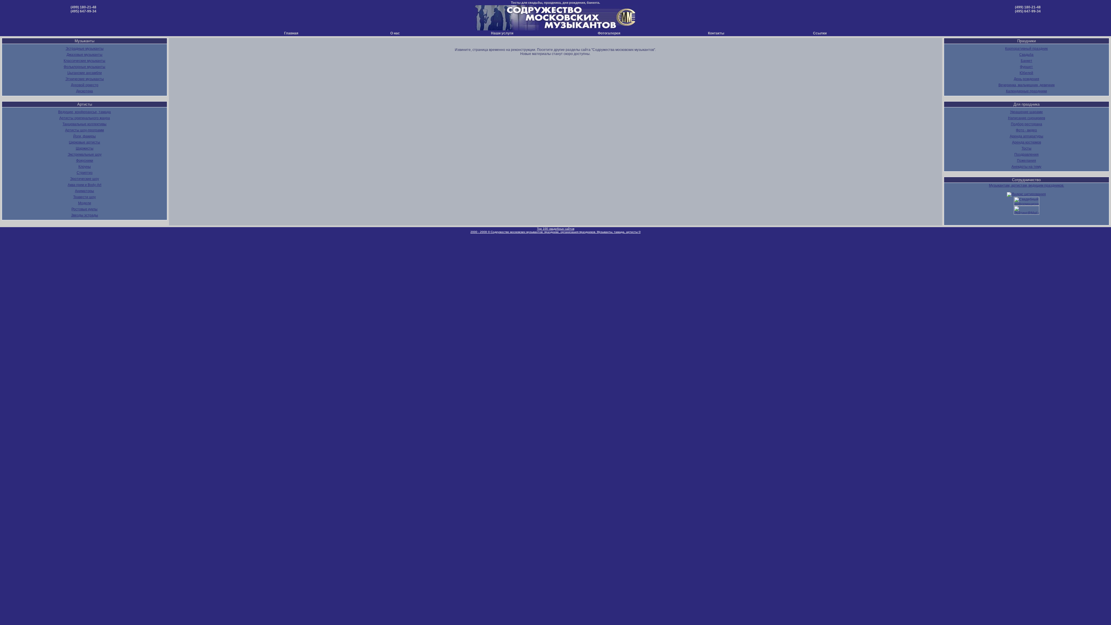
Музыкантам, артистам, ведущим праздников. (1026, 185)
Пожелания (1026, 161)
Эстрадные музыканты (85, 49)
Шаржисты (84, 148)
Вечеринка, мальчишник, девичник (1026, 85)
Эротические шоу (84, 179)
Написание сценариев (1026, 118)
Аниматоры (84, 191)
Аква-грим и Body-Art (84, 185)
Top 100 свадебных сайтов (555, 228)
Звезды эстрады (84, 215)
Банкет (1026, 61)
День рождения (1026, 79)
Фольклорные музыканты (84, 67)
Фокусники (84, 161)
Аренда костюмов (1026, 142)
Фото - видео (1026, 130)
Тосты (1026, 148)
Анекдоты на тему (1026, 167)
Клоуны (84, 167)
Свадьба (1026, 55)
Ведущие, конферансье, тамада (84, 112)
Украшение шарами (1026, 112)
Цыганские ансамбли (84, 73)
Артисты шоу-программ (84, 130)
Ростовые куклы (84, 209)
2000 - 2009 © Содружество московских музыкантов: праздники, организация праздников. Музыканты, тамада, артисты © (555, 232)
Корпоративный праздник (1026, 49)
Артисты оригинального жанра (84, 118)
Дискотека (84, 91)
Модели (84, 203)
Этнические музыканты (84, 79)
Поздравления (1026, 154)
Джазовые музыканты (84, 55)
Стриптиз (85, 173)
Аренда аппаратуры (1026, 136)
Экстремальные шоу (85, 154)
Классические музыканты (84, 61)
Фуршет (1026, 67)
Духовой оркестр (84, 85)
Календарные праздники (1026, 91)
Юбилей (1026, 73)
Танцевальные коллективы (84, 124)
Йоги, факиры (84, 136)
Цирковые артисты (84, 142)
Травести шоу (84, 197)
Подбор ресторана (1026, 124)
